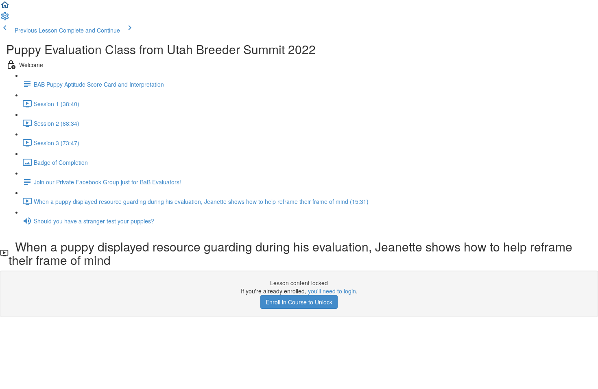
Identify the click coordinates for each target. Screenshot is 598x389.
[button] (5, 7)
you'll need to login (332, 291)
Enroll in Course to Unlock (299, 302)
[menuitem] (5, 19)
